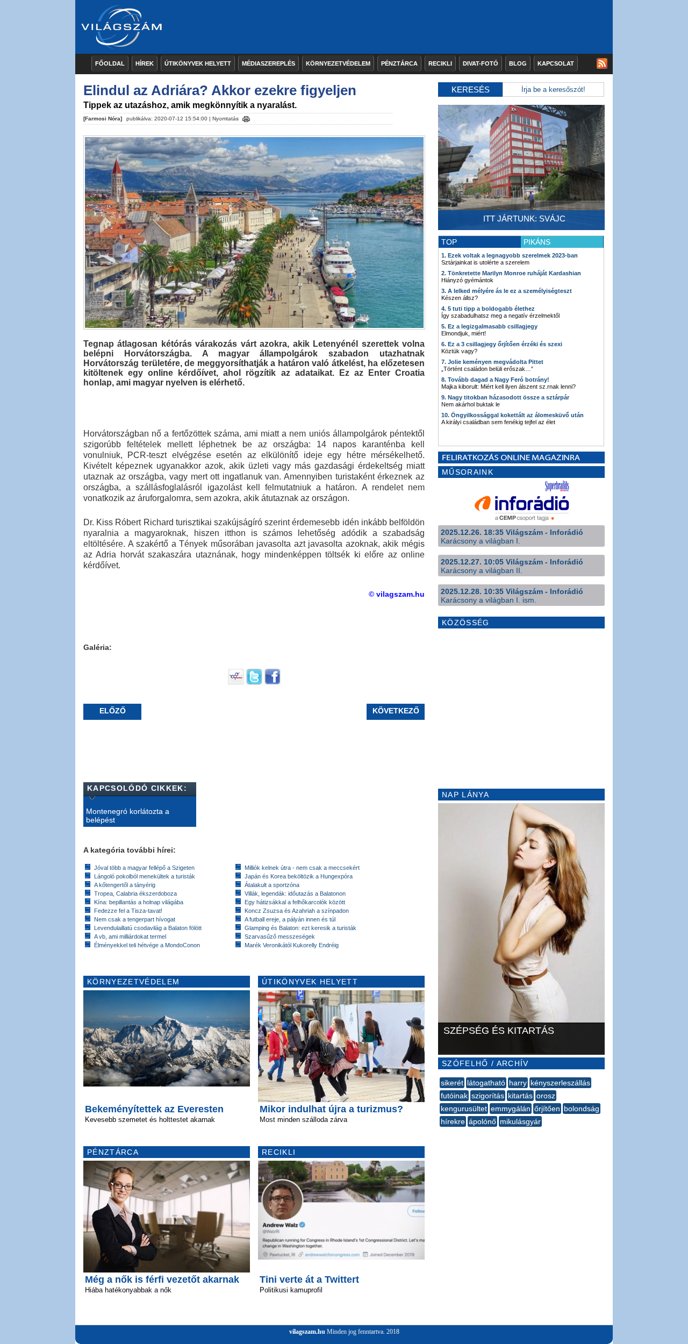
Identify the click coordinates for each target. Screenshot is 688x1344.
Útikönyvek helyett (197, 63)
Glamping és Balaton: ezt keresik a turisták (300, 928)
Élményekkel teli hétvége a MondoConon (147, 945)
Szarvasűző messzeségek (280, 936)
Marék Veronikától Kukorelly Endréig (292, 945)
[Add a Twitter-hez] (254, 682)
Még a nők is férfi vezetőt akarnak (162, 1279)
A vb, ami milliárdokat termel (130, 936)
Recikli (440, 63)
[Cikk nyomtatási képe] (246, 117)
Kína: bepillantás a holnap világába (138, 902)
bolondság (581, 1108)
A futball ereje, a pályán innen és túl (290, 919)
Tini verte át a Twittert (309, 1279)
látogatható (486, 1082)
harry (518, 1082)
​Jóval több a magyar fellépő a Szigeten (144, 867)
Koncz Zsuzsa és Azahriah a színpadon (297, 910)
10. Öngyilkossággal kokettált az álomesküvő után (512, 415)
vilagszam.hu (307, 1331)
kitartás (520, 1095)
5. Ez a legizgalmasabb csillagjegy (489, 326)
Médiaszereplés (268, 63)
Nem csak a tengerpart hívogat (134, 919)
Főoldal (110, 63)
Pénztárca (399, 63)
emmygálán (511, 1108)
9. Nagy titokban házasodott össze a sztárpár (505, 397)
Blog (518, 63)
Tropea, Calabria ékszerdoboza (135, 893)
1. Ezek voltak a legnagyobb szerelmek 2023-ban (509, 255)
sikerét (452, 1082)
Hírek (144, 63)
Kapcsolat (556, 63)
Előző (112, 710)
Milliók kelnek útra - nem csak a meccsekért (302, 867)
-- (440, 1133)
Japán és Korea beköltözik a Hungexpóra (299, 876)
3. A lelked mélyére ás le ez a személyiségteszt (506, 291)
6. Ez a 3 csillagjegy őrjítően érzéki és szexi (501, 344)
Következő (395, 710)
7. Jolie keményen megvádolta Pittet (492, 362)
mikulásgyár (520, 1121)
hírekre (453, 1121)
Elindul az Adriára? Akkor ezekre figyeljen (219, 90)
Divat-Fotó (480, 63)
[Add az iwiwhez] (236, 682)
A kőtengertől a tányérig (124, 885)
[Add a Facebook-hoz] (272, 682)
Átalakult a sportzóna (272, 885)
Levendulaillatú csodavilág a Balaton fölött (148, 928)
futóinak (454, 1095)
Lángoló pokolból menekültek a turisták (144, 876)
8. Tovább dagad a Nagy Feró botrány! (495, 379)
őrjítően (547, 1108)
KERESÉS (471, 89)
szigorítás (487, 1095)
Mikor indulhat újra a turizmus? (331, 1109)
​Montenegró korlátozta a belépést (127, 815)
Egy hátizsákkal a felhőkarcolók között (295, 902)
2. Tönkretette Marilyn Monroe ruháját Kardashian (511, 273)
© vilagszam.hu (397, 594)
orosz (545, 1095)
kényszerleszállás (560, 1082)
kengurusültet (464, 1108)
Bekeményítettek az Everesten (154, 1109)
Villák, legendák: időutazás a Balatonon (295, 893)
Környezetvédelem (338, 63)
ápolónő (482, 1121)
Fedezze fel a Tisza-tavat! (128, 910)
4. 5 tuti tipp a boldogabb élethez (488, 308)
